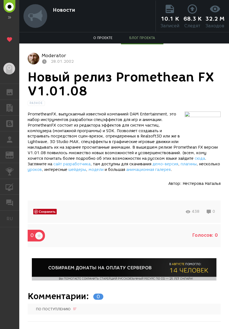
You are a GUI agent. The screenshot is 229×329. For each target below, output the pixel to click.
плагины (189, 164)
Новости (64, 10)
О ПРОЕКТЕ (103, 38)
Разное (36, 103)
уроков (35, 169)
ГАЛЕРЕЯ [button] (9, 92)
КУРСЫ (9, 187)
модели (96, 169)
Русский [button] (12, 218)
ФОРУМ (9, 202)
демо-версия (165, 164)
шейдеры (77, 169)
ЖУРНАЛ (13, 154)
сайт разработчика (71, 164)
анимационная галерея (148, 169)
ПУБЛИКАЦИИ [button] (9, 107)
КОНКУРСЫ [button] (9, 171)
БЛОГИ (9, 123)
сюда (200, 158)
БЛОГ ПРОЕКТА (142, 38)
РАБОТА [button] (9, 139)
